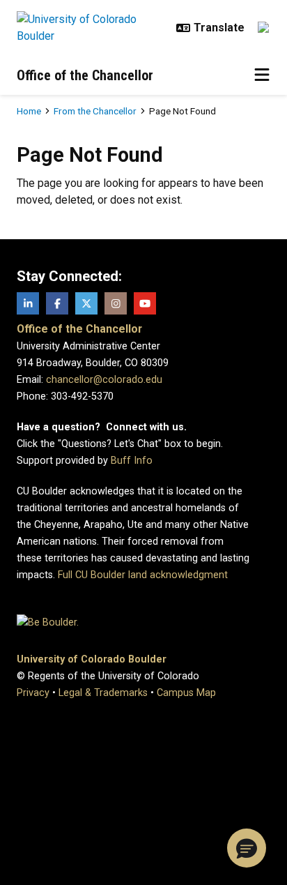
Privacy (33, 693)
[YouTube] (145, 303)
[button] (246, 848)
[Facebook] (57, 303)
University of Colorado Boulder (91, 659)
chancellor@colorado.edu (104, 380)
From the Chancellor (95, 110)
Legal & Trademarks (103, 693)
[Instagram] (115, 303)
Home (29, 110)
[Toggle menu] (262, 75)
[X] (86, 303)
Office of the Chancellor (85, 75)
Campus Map (186, 693)
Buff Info (132, 461)
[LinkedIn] (28, 303)
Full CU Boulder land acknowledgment (143, 575)
